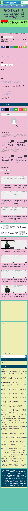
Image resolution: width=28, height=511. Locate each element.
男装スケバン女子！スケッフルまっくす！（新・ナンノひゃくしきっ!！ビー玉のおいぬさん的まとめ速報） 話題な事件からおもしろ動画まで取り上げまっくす (14, 411)
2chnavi (3, 323)
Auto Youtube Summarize (12, 59)
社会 (2, 174)
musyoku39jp (14, 126)
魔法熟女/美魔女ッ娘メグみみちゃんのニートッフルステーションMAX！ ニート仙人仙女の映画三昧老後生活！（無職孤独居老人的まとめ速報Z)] (13, 384)
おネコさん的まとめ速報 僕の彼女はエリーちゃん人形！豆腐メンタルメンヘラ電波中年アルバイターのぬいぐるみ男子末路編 (14, 373)
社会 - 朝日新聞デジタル (6, 170)
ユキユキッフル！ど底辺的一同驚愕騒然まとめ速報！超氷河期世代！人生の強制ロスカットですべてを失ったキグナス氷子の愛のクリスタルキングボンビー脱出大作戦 (14, 460)
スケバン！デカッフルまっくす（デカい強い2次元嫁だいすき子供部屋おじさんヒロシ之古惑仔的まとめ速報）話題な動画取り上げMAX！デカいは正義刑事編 (14, 443)
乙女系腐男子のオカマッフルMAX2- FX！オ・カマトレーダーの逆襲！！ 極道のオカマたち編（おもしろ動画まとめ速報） (13, 379)
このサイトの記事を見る (6, 56)
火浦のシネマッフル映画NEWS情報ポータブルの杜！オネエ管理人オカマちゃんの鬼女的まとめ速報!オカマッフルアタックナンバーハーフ (14, 428)
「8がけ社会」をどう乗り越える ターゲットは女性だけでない (18, 82)
